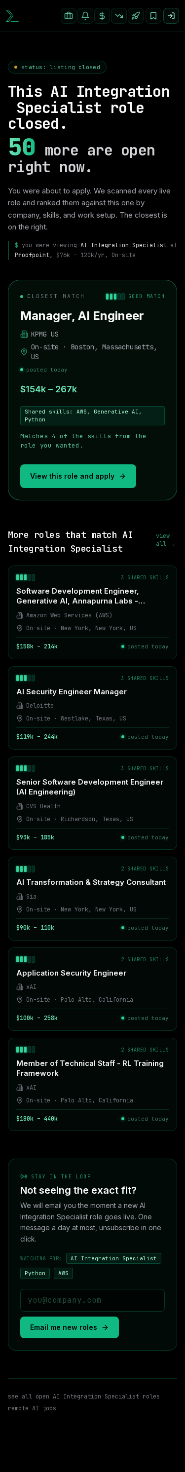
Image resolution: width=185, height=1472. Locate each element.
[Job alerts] (85, 16)
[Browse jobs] (68, 16)
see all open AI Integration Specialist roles (84, 1396)
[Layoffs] (119, 16)
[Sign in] (171, 16)
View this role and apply (72, 476)
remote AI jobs (32, 1408)
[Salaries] (102, 16)
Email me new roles (63, 1327)
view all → (166, 540)
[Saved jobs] (153, 16)
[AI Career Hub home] (12, 15)
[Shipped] (136, 16)
